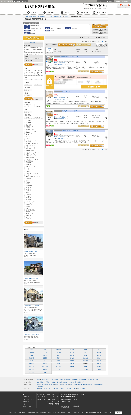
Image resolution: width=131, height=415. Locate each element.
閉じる (118, 412)
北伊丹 (83, 389)
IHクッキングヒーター (32, 152)
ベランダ (29, 136)
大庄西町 (85, 369)
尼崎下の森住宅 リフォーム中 (70, 130)
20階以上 (29, 183)
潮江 (85, 352)
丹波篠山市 (75, 379)
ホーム (26, 394)
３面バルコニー (30, 147)
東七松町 (99, 361)
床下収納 (29, 196)
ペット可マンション (53, 396)
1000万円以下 (51, 399)
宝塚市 (61, 379)
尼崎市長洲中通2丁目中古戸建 (32, 334)
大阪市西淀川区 (54, 379)
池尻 (76, 382)
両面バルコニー (30, 148)
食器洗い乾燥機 (30, 154)
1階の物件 (29, 185)
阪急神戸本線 (57, 62)
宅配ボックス (30, 178)
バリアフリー (30, 213)
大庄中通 (58, 349)
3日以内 (28, 106)
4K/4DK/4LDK (29, 74)
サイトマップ (27, 404)
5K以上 (37, 74)
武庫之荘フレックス (67, 91)
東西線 (80, 384)
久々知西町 (58, 352)
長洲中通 (99, 355)
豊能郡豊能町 (82, 379)
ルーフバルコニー (31, 140)
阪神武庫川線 (40, 386)
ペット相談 (29, 122)
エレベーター (30, 208)
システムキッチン (31, 155)
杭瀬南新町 (31, 352)
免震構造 (29, 204)
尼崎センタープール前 (65, 389)
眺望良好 (29, 133)
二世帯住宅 (29, 194)
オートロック (30, 175)
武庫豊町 (72, 366)
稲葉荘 (31, 349)
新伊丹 (74, 389)
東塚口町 (85, 361)
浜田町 (58, 361)
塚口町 (45, 355)
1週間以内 (38, 106)
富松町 (72, 355)
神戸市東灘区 (67, 379)
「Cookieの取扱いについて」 (95, 412)
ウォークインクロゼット (33, 166)
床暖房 (28, 164)
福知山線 (39, 384)
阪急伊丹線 (45, 384)
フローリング (30, 203)
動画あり (37, 117)
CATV (28, 171)
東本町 (45, 363)
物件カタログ (27, 406)
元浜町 (85, 366)
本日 (36, 105)
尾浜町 (85, 349)
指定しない (29, 54)
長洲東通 (45, 358)
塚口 (54, 389)
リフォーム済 (30, 129)
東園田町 (72, 361)
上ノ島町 (99, 369)
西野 (38, 382)
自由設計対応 (30, 199)
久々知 (45, 352)
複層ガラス (29, 197)
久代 (83, 382)
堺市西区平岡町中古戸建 (31, 251)
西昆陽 (72, 358)
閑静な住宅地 (30, 126)
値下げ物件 (29, 60)
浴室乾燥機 (29, 162)
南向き (28, 189)
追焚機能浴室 (30, 161)
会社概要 (26, 396)
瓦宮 (99, 349)
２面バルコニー (30, 145)
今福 (45, 349)
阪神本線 (51, 384)
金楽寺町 (31, 372)
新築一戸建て (51, 394)
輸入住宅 (29, 192)
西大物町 (85, 358)
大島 (58, 369)
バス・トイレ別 (30, 201)
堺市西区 (95, 379)
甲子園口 (63, 97)
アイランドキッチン (32, 159)
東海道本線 (57, 97)
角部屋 (28, 190)
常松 (58, 355)
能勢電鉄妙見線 (98, 384)
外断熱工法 (29, 215)
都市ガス (29, 217)
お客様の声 (41, 394)
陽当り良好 (29, 124)
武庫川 (79, 389)
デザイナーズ (30, 127)
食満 (45, 372)
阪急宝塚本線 (73, 384)
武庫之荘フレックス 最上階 (69, 111)
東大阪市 (90, 379)
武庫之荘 (64, 62)
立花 (41, 389)
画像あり (28, 117)
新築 (34, 54)
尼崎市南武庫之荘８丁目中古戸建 (69, 56)
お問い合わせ (41, 399)
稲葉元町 (31, 369)
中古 (39, 54)
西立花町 (45, 369)
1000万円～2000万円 (53, 401)
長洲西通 (31, 358)
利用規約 (26, 401)
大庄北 (72, 369)
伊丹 (38, 389)
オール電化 (29, 141)
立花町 (31, 355)
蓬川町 (99, 366)
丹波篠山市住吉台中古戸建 (31, 278)
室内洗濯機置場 (30, 210)
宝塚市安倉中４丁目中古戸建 (32, 305)
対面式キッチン (30, 157)
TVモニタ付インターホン (33, 176)
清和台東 (59, 382)
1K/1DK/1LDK (38, 70)
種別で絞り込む (34, 42)
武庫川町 (99, 363)
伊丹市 (43, 379)
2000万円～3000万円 (53, 404)
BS (27, 169)
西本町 (31, 361)
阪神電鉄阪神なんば (88, 384)
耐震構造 (29, 206)
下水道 (28, 218)
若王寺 (58, 358)
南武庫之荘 (62, 64)
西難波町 (99, 358)
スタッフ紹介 (41, 396)
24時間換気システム (32, 143)
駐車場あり (29, 211)
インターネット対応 (32, 173)
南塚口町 (72, 363)
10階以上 (29, 182)
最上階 (28, 187)
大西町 (72, 349)
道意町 (85, 355)
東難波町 (31, 363)
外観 (48, 49)
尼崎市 (58, 64)
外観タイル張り (30, 150)
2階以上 (28, 180)
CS (27, 168)
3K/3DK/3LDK (38, 72)
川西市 (47, 379)
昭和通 (99, 352)
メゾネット (29, 134)
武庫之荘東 (45, 366)
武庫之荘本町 (58, 366)
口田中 (72, 352)
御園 (58, 363)
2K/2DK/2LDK (29, 72)
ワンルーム (28, 70)
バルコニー (29, 138)
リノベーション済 (31, 131)
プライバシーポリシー (30, 399)
